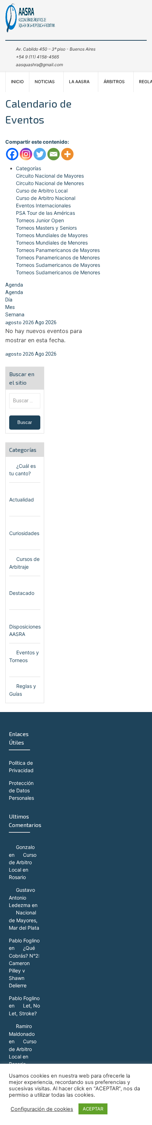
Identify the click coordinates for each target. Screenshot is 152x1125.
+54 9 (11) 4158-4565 (37, 56)
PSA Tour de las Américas (45, 213)
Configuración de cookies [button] (42, 1109)
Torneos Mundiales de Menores (52, 243)
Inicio (17, 81)
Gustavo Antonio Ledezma (22, 897)
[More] (67, 154)
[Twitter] (40, 154)
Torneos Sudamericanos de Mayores (58, 265)
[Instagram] (26, 154)
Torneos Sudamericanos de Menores (58, 272)
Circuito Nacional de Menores (50, 183)
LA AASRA (79, 81)
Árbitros (114, 81)
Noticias (45, 81)
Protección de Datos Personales (21, 790)
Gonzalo (25, 847)
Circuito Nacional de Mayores (50, 176)
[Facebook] (12, 154)
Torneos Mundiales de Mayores (52, 235)
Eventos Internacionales (43, 205)
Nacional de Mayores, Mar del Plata (24, 920)
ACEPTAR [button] (93, 1109)
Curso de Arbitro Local (42, 191)
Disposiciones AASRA (25, 630)
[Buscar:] (24, 400)
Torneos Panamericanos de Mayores (58, 250)
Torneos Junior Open (40, 220)
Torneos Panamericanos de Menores (58, 257)
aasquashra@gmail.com (39, 64)
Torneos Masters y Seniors (46, 228)
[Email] (53, 154)
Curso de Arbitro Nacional (45, 198)
